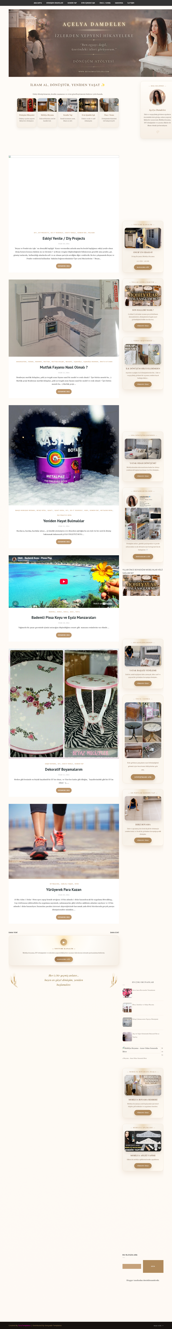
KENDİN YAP (72, 3)
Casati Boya (59, 510)
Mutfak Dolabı (58, 362)
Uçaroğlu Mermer (90, 362)
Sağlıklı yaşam (67, 884)
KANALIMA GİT (63, 959)
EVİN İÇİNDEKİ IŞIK (88, 3)
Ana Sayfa (38, 3)
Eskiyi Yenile (70, 233)
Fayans (30, 362)
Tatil (77, 612)
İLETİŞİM (131, 3)
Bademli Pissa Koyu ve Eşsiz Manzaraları (63, 617)
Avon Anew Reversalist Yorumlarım (143, 990)
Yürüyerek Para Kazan (63, 889)
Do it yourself (57, 233)
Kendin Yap (81, 233)
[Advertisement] (51, 149)
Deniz (59, 612)
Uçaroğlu (78, 362)
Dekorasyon (21, 362)
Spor (77, 884)
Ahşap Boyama (50, 764)
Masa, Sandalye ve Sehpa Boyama (143, 1005)
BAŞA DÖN (158, 1326)
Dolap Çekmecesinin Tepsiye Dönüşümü (145, 1019)
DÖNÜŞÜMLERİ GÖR (143, 777)
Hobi (86, 510)
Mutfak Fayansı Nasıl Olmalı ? (64, 367)
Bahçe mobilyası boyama (25, 510)
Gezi (72, 612)
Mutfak (47, 362)
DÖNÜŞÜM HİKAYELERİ (54, 3)
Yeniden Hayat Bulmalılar (63, 520)
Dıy (35, 233)
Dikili (66, 612)
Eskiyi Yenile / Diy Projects (64, 238)
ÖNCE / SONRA (105, 3)
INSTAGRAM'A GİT (143, 556)
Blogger (129, 1280)
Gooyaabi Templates (53, 1325)
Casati (50, 510)
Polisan (91, 233)
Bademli (52, 612)
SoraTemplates (24, 1325)
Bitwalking (54, 884)
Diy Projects (43, 233)
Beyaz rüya (41, 510)
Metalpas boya (106, 510)
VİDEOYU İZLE (143, 326)
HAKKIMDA (119, 3)
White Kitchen (106, 362)
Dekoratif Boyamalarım (63, 769)
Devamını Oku (64, 266)
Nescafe (69, 362)
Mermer (38, 362)
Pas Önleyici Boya (64, 515)
